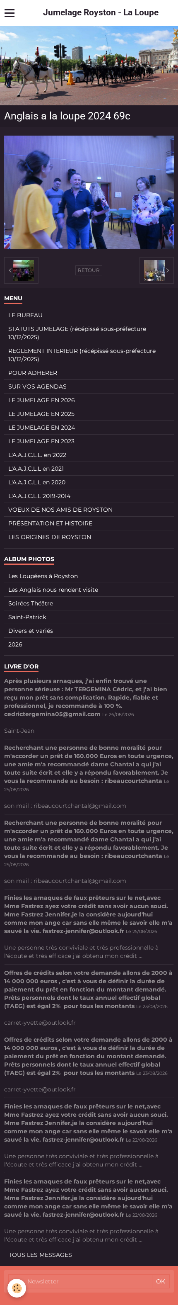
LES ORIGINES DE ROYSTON (49, 537)
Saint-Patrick (27, 617)
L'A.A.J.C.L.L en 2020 (36, 482)
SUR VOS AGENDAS (37, 386)
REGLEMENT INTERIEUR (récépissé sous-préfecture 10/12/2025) (82, 355)
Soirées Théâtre (30, 603)
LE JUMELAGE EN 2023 (41, 441)
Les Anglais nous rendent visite (53, 589)
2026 (15, 644)
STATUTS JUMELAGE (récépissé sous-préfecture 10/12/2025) (77, 333)
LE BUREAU (25, 315)
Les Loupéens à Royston (43, 576)
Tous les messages (40, 1255)
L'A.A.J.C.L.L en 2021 (36, 468)
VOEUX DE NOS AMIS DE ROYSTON (60, 509)
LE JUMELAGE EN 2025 (41, 414)
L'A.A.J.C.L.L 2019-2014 (39, 496)
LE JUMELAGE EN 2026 (41, 400)
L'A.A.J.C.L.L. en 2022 (37, 455)
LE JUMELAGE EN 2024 (41, 427)
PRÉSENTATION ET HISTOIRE (50, 523)
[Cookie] (16, 1288)
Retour (89, 270)
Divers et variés (30, 630)
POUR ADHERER (32, 373)
